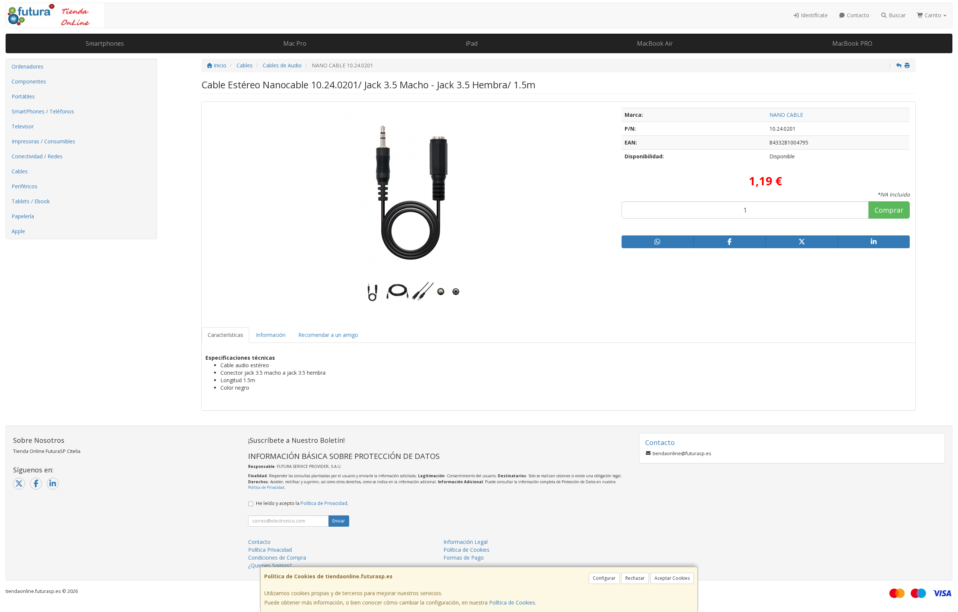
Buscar (896, 15)
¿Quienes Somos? (270, 565)
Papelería (23, 216)
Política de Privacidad (266, 487)
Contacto (857, 15)
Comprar (889, 209)
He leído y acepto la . (302, 503)
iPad (472, 43)
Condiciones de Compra (277, 557)
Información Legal (465, 541)
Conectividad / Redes (37, 156)
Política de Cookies (512, 602)
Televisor (23, 126)
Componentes (29, 81)
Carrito (933, 15)
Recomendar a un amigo (328, 334)
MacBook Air (655, 43)
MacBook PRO (852, 43)
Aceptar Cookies (672, 578)
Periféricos (24, 186)
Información (271, 334)
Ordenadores (27, 66)
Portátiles (23, 96)
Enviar (338, 521)
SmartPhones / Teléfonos (43, 111)
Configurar (604, 578)
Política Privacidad (270, 549)
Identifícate (813, 15)
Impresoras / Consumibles (43, 141)
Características (225, 334)
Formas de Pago (463, 557)
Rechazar (635, 578)
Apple (18, 231)
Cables (20, 171)
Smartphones (105, 43)
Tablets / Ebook (31, 201)
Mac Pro (294, 43)
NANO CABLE (786, 114)
